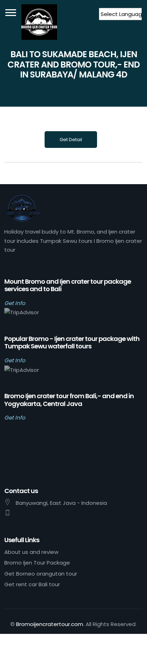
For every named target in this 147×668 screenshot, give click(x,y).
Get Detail (71, 139)
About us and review (31, 552)
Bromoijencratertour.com (49, 624)
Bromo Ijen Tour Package (37, 562)
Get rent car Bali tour (32, 584)
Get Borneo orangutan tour (40, 573)
